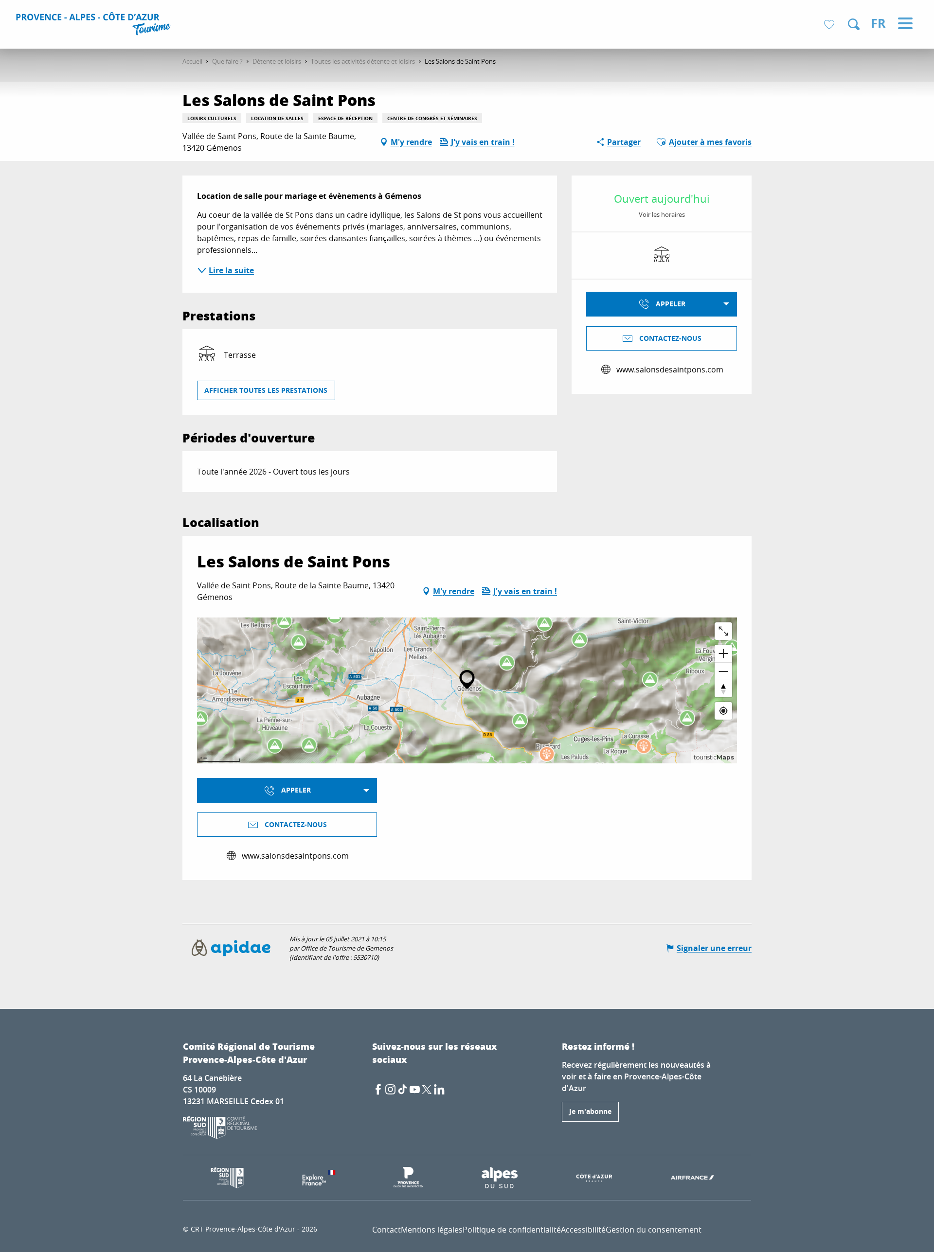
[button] (853, 24)
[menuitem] (95, 25)
